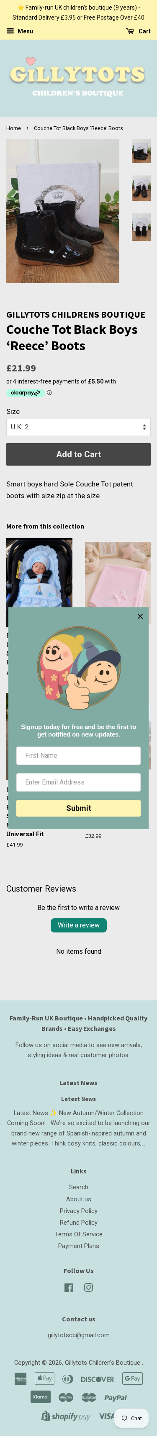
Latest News (78, 1082)
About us (78, 1199)
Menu (24, 31)
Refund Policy (79, 1222)
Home (13, 128)
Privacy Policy (79, 1211)
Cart (144, 31)
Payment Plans (78, 1246)
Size (13, 411)
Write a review (79, 925)
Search (78, 1187)
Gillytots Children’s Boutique (103, 1362)
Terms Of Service (79, 1234)
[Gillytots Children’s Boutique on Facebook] (69, 1289)
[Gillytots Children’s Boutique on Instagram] (88, 1289)
